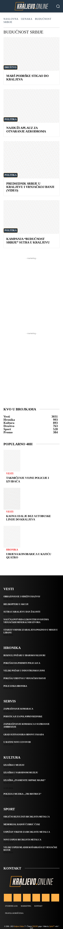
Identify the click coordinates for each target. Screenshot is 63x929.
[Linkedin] (27, 898)
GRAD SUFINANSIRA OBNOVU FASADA (24, 734)
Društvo (10, 67)
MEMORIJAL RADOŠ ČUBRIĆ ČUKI (22, 824)
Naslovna (11, 19)
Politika (11, 119)
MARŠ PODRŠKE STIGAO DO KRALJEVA (27, 77)
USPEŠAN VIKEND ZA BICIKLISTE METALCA (27, 832)
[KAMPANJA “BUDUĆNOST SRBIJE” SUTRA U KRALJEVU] (31, 217)
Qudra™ (52, 926)
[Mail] (36, 898)
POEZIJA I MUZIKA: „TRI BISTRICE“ (22, 794)
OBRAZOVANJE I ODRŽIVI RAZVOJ (22, 596)
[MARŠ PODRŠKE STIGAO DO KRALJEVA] (31, 54)
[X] (46, 898)
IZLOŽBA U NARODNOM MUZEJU (21, 772)
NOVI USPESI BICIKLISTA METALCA (22, 839)
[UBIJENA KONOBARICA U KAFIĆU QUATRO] (12, 537)
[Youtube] (55, 898)
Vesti (9, 473)
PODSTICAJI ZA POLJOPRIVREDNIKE (23, 716)
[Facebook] (8, 898)
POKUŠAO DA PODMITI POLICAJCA (22, 663)
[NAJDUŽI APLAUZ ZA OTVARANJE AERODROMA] (31, 106)
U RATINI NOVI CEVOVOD (17, 742)
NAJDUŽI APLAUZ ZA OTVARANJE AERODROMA (26, 129)
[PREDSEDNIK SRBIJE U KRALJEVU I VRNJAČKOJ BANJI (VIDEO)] (31, 159)
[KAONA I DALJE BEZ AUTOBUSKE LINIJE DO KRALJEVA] (12, 499)
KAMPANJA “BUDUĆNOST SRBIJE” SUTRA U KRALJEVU (28, 240)
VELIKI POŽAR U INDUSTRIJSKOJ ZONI (24, 670)
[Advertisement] (31, 291)
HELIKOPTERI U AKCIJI (16, 604)
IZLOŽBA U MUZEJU (14, 765)
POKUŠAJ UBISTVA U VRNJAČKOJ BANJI (25, 678)
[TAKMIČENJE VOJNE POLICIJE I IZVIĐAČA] (12, 461)
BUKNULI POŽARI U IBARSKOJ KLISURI (24, 655)
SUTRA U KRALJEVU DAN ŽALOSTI (22, 612)
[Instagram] (17, 898)
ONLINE (35, 926)
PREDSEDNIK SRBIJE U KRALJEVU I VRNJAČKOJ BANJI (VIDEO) (30, 187)
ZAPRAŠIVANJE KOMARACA (18, 709)
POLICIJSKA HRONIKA (15, 686)
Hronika (12, 550)
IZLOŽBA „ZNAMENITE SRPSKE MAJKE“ (25, 780)
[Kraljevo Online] (31, 6)
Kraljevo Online (19, 926)
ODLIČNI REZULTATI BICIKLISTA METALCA (27, 817)
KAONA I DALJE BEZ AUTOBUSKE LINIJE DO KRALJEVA (28, 518)
